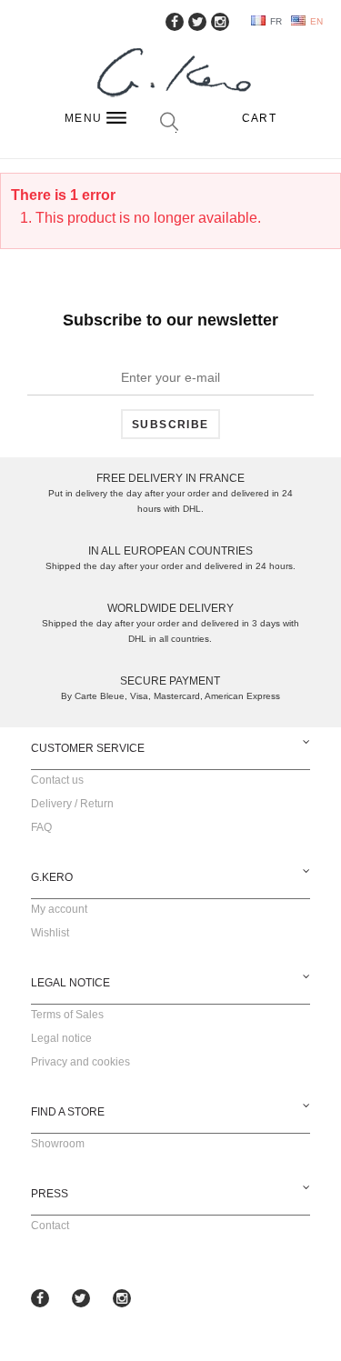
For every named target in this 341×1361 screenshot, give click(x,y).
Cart (259, 118)
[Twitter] (197, 22)
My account (59, 909)
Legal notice (61, 1038)
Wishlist (50, 932)
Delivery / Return (72, 803)
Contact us (57, 780)
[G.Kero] (171, 74)
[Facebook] (174, 22)
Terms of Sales (67, 1014)
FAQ (41, 827)
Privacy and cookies (80, 1062)
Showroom (58, 1143)
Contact (50, 1225)
